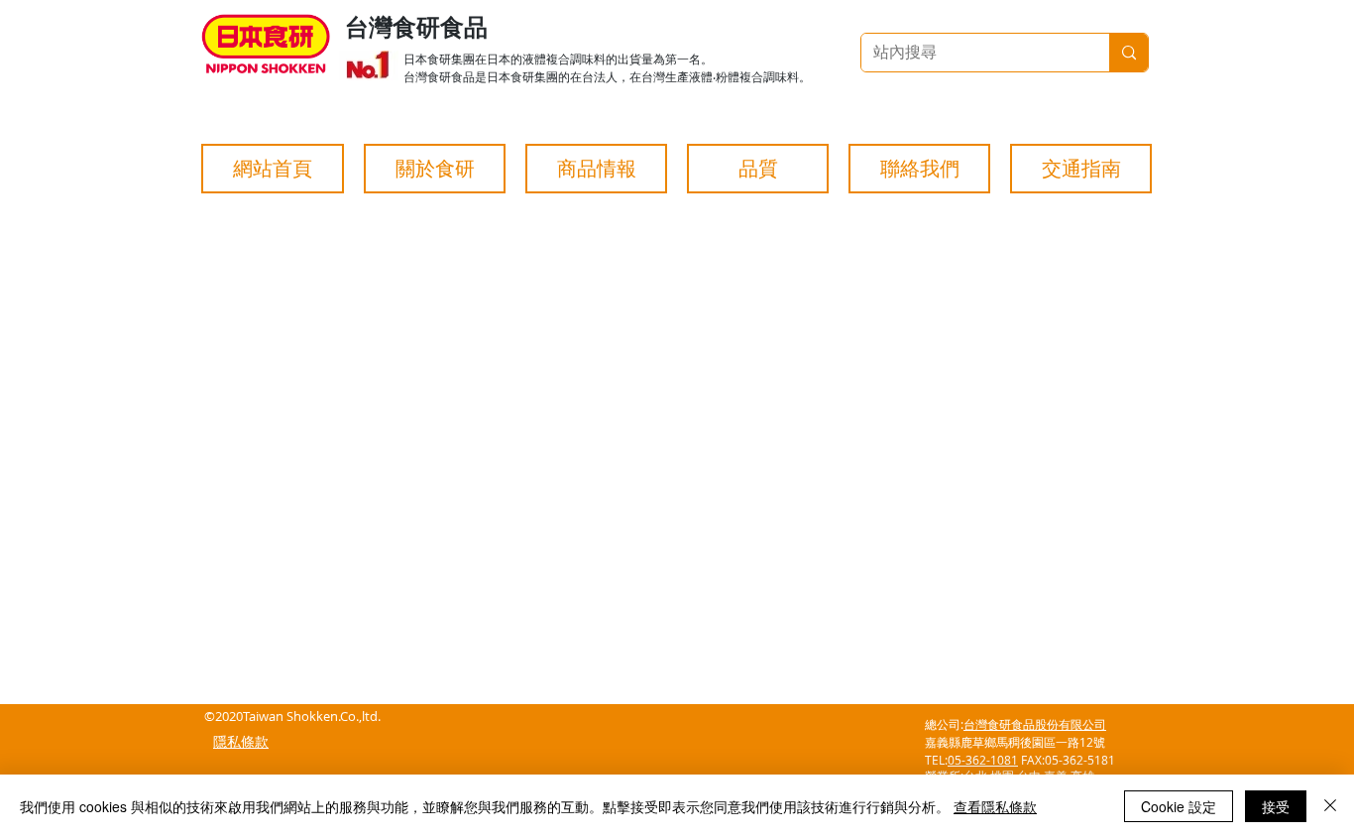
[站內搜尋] (1128, 52)
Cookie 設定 (1178, 806)
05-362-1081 (983, 760)
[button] (435, 168)
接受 (1276, 806)
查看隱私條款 (995, 806)
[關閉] (1330, 806)
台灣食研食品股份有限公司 (1034, 724)
